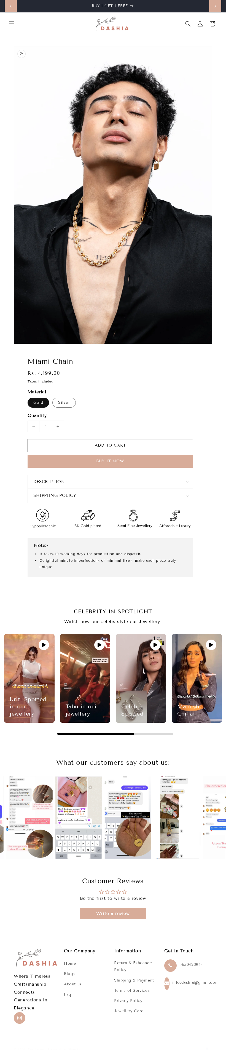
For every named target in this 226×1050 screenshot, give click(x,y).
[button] (12, 24)
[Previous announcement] (11, 6)
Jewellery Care (128, 1011)
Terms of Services (132, 990)
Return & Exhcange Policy (133, 966)
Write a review (113, 913)
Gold (38, 402)
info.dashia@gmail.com (195, 982)
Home (70, 963)
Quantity (37, 415)
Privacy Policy (128, 1000)
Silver (64, 402)
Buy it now (110, 461)
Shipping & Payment (134, 980)
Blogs (69, 973)
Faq (67, 994)
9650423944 (191, 964)
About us (73, 984)
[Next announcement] (215, 6)
